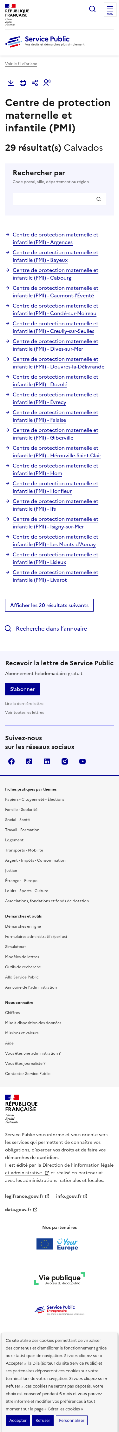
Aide (9, 1043)
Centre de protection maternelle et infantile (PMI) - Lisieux (55, 558)
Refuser (43, 1420)
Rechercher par (51, 177)
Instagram (64, 761)
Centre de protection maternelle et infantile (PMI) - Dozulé (55, 380)
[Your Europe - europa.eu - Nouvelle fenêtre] (59, 1244)
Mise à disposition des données (33, 1023)
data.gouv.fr (18, 1209)
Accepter (18, 1420)
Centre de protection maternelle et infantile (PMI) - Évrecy (55, 398)
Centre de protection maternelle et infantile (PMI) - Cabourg (55, 274)
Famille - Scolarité (21, 809)
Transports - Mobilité (24, 850)
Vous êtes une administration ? (33, 1053)
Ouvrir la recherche (92, 9)
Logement (14, 840)
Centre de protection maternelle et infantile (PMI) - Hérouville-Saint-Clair (57, 451)
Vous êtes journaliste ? (25, 1063)
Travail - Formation (22, 830)
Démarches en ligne (23, 926)
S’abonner (22, 689)
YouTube (82, 761)
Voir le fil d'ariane (21, 64)
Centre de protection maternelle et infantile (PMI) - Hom (55, 469)
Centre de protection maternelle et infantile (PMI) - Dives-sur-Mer (55, 345)
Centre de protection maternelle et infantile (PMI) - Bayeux (55, 256)
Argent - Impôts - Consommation (35, 860)
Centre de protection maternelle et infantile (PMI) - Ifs (55, 505)
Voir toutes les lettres (24, 712)
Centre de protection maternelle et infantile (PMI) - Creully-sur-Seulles (55, 327)
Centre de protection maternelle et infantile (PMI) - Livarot (55, 576)
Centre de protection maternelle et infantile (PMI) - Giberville (55, 433)
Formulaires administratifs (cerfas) (36, 936)
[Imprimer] (23, 83)
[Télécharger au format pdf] (11, 83)
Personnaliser (71, 1420)
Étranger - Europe (21, 881)
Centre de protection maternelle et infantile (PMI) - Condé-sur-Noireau (55, 309)
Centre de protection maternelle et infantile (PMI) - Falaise (55, 416)
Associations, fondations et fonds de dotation (47, 901)
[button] (47, 83)
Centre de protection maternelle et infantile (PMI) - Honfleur (55, 487)
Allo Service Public (22, 977)
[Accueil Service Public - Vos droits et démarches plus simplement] (46, 48)
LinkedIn (47, 761)
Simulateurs (15, 947)
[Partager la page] (35, 83)
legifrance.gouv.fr (24, 1196)
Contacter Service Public (27, 1074)
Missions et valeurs (21, 1033)
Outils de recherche (23, 967)
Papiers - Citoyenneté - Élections (34, 799)
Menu (110, 14)
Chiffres (12, 1013)
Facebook (11, 761)
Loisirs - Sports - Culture (26, 891)
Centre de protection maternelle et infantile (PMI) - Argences (55, 238)
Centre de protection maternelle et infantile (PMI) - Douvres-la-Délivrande (58, 362)
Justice (11, 870)
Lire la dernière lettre (24, 703)
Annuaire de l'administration (31, 987)
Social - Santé (17, 820)
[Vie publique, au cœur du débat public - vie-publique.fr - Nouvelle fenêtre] (59, 1279)
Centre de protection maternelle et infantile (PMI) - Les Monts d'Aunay (55, 540)
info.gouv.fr (69, 1196)
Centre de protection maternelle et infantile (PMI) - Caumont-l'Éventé (55, 291)
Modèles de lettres (22, 957)
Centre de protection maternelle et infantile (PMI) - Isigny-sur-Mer (55, 522)
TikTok (29, 761)
